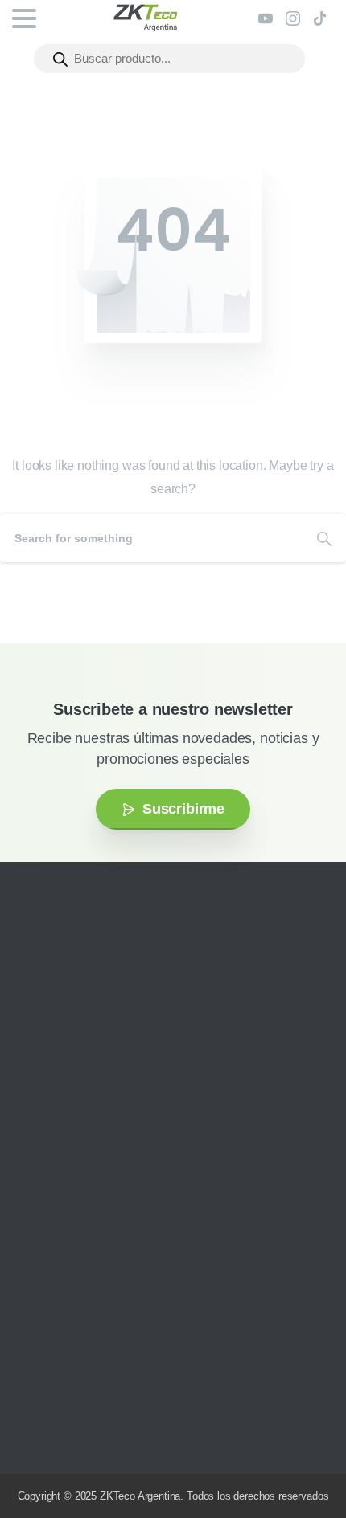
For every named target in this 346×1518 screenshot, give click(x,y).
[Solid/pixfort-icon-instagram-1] (36, 1083)
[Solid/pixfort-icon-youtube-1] (84, 1083)
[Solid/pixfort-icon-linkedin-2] (109, 1083)
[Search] (324, 538)
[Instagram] (293, 18)
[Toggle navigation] (24, 18)
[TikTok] (320, 18)
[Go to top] (302, 1458)
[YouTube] (265, 18)
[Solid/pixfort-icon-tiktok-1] (133, 1083)
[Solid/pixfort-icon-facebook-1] (60, 1083)
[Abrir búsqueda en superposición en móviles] (169, 59)
